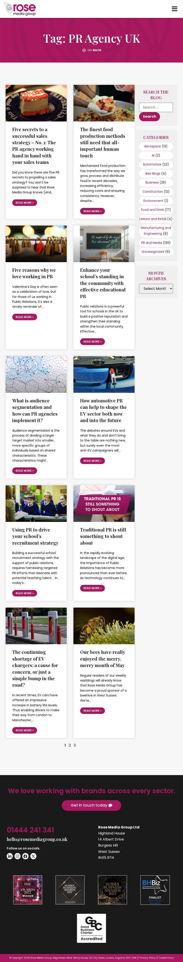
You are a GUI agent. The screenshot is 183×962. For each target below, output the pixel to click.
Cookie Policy (166, 958)
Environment (153, 201)
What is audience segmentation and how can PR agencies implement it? (35, 410)
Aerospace (152, 146)
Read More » (25, 203)
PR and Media (151, 242)
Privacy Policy (148, 958)
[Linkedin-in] (10, 856)
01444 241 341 (30, 830)
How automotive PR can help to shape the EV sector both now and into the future (103, 410)
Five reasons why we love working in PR (34, 273)
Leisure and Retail (152, 219)
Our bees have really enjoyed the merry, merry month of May (102, 658)
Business (152, 182)
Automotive (152, 164)
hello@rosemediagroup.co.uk (37, 839)
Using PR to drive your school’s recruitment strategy (35, 536)
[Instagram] (18, 856)
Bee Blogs (153, 173)
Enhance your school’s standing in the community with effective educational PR (103, 283)
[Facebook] (25, 856)
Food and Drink (152, 209)
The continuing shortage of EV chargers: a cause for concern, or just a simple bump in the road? (35, 668)
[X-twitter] (33, 856)
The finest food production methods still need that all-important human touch (102, 142)
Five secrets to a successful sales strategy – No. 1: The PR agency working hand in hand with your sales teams (34, 145)
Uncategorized (152, 251)
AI (153, 155)
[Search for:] (156, 107)
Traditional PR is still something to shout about (103, 536)
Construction (152, 191)
